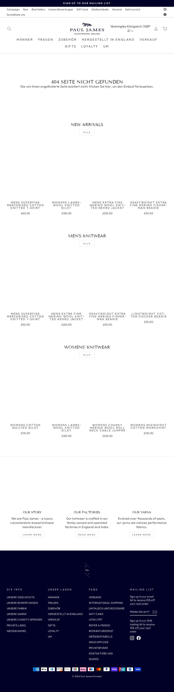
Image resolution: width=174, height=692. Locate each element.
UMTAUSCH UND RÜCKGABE (107, 608)
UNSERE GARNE (17, 614)
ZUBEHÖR (67, 39)
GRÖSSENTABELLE (100, 636)
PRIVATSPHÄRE (98, 647)
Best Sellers (38, 9)
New (25, 9)
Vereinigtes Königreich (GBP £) (130, 28)
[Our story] (32, 488)
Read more (87, 534)
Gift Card (82, 9)
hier (108, 86)
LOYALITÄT (95, 619)
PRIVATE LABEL (16, 625)
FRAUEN (46, 39)
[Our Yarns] (141, 488)
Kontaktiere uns (16, 14)
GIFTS (70, 46)
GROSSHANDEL (17, 631)
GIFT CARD (96, 614)
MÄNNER (25, 39)
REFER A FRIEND (99, 625)
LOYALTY (89, 46)
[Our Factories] (87, 488)
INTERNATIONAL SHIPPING (106, 602)
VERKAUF (148, 39)
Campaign (13, 9)
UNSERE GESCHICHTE (21, 597)
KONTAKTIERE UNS (101, 653)
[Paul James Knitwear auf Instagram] (132, 638)
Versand (117, 9)
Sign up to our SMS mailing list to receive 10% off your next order (142, 626)
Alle (87, 132)
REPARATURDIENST (101, 631)
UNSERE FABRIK (17, 608)
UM (106, 46)
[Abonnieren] (155, 612)
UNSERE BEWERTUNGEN (22, 602)
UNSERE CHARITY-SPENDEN (24, 619)
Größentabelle (100, 9)
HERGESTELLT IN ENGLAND (108, 39)
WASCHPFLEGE (99, 642)
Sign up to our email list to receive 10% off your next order (142, 600)
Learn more (32, 534)
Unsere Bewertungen (60, 9)
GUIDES (94, 659)
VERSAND (95, 597)
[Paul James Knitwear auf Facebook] (139, 638)
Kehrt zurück (132, 9)
